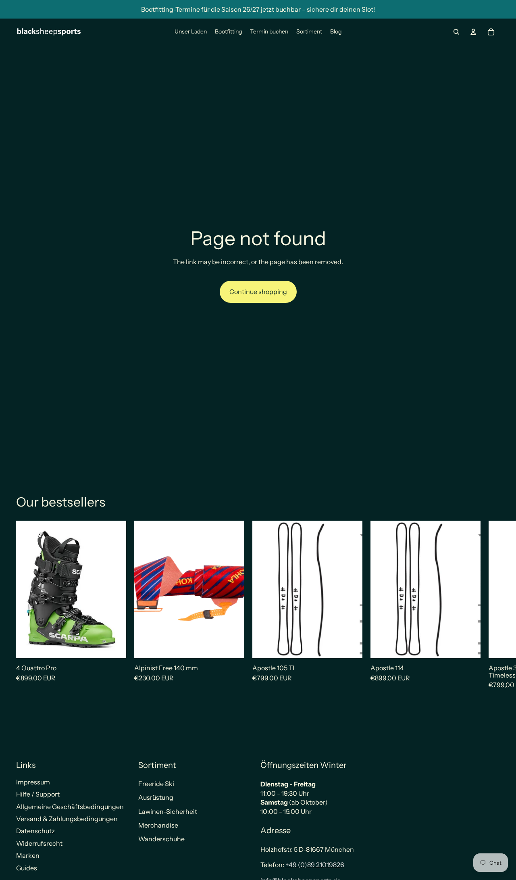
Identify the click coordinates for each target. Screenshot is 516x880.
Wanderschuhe (161, 839)
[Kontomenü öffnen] (473, 32)
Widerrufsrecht (39, 843)
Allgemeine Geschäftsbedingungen (70, 807)
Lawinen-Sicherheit (167, 811)
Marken (28, 855)
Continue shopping (258, 292)
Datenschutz (35, 831)
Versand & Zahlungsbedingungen (67, 819)
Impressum (33, 782)
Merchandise (158, 825)
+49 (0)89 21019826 (314, 865)
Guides (26, 868)
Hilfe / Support (38, 794)
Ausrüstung (155, 797)
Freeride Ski (156, 784)
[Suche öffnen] (456, 32)
